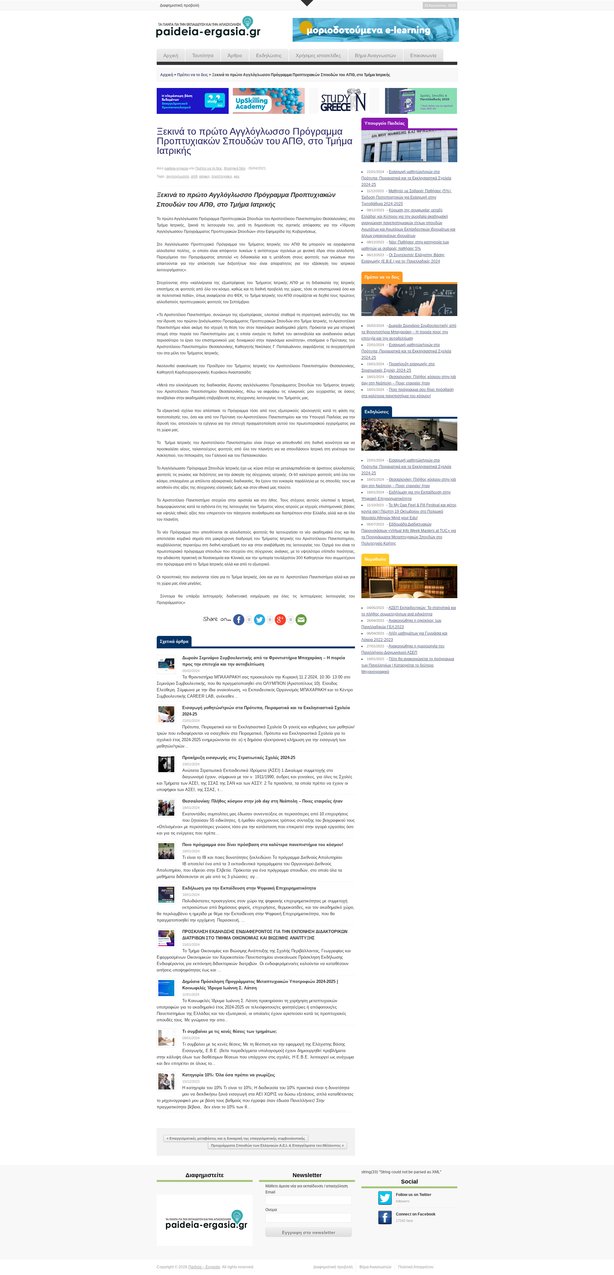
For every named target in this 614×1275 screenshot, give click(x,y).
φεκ (237, 176)
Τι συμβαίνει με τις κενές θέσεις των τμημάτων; (229, 1031)
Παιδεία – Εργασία (204, 1267)
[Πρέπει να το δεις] (409, 300)
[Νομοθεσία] (409, 582)
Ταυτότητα (203, 55)
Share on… (217, 619)
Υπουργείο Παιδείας (385, 123)
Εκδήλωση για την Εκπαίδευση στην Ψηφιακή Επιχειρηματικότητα (249, 888)
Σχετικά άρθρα (174, 641)
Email (270, 1192)
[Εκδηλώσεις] (409, 435)
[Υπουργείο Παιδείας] (409, 146)
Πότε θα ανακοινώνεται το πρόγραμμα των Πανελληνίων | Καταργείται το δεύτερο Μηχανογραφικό (407, 665)
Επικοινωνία (423, 55)
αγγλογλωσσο (177, 176)
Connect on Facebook (416, 1214)
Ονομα (271, 1210)
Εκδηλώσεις (269, 55)
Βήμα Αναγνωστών (375, 55)
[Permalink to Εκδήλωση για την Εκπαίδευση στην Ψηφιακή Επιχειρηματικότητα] (166, 894)
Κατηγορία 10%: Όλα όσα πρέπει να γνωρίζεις (228, 1075)
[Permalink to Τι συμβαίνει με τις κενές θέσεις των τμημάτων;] (166, 1037)
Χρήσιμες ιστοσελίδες (318, 55)
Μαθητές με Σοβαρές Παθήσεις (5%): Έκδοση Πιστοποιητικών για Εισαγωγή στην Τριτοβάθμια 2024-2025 (406, 197)
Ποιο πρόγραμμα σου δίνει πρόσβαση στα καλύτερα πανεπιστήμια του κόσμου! (262, 844)
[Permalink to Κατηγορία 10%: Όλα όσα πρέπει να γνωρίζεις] (166, 1081)
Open (307, 3)
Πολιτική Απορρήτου (416, 1267)
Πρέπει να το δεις (192, 75)
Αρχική (170, 55)
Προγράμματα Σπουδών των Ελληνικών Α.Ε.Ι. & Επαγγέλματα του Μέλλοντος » (277, 1145)
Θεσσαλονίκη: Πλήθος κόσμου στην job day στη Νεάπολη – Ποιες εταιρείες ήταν (262, 801)
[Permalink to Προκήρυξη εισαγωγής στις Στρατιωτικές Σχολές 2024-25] (166, 764)
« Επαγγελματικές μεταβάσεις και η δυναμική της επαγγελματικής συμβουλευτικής (236, 1138)
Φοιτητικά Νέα (234, 168)
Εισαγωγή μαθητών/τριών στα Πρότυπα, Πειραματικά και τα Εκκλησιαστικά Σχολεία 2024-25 (406, 178)
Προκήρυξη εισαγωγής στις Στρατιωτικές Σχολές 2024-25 (238, 757)
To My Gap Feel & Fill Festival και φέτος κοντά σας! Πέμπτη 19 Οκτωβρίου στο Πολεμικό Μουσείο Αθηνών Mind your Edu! (409, 511)
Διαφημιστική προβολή (179, 5)
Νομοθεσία (375, 559)
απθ (194, 176)
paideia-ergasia (176, 168)
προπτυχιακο (221, 176)
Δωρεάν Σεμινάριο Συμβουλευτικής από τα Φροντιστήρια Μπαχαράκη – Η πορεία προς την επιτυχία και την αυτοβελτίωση (408, 332)
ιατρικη (204, 176)
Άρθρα (235, 55)
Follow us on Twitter (413, 1194)
